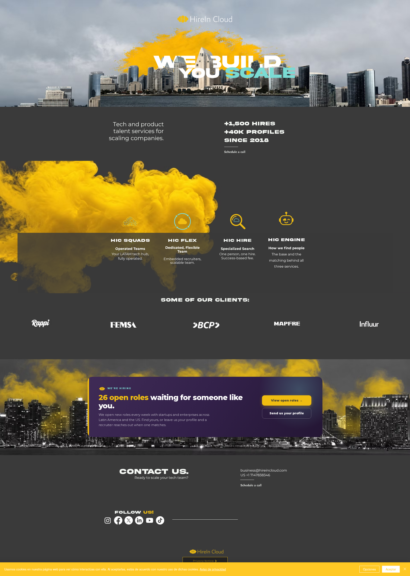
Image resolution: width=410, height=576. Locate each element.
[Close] (404, 569)
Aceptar (391, 569)
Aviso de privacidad (213, 569)
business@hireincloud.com (263, 470)
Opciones (369, 569)
